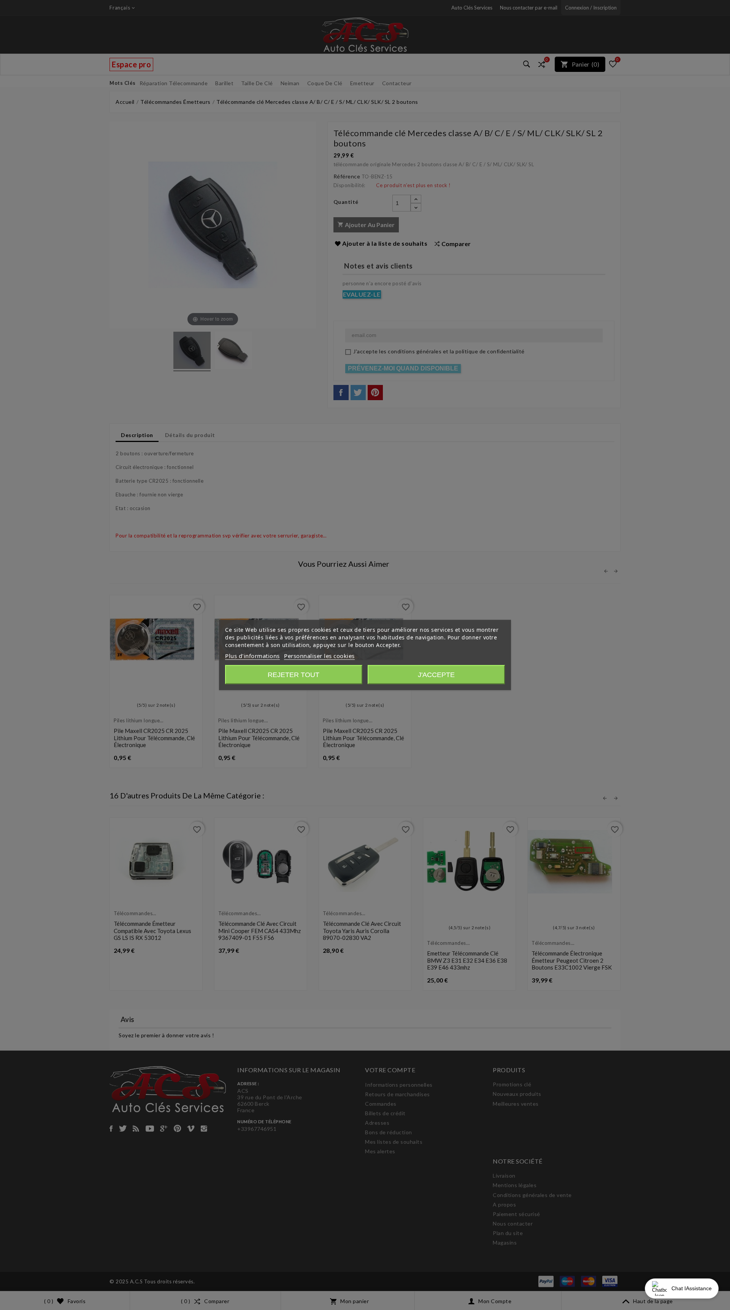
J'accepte (436, 675)
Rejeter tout (293, 675)
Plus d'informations (252, 656)
